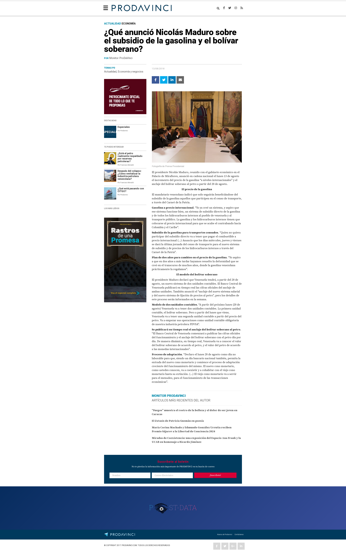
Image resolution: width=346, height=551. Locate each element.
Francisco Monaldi (127, 165)
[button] (215, 475)
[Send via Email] (180, 80)
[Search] (218, 8)
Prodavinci (124, 130)
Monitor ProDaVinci (120, 58)
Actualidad (110, 72)
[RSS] (242, 8)
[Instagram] (236, 8)
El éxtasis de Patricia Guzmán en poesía (178, 421)
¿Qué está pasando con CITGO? (131, 190)
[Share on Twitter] (163, 80)
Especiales (124, 127)
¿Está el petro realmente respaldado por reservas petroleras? (130, 157)
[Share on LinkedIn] (172, 80)
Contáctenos (239, 534)
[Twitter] (230, 8)
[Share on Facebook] (155, 80)
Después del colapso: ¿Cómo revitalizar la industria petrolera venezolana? (130, 175)
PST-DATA (173, 507)
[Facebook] (224, 8)
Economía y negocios (130, 72)
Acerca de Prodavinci (224, 534)
